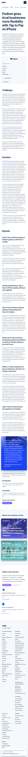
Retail (16, 679)
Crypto (3, 649)
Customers (5, 7)
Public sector (18, 677)
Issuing (3, 660)
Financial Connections (7, 654)
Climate (4, 645)
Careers (17, 717)
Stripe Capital (18, 135)
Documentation (18, 698)
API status (17, 702)
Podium (11, 34)
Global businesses (19, 647)
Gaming (17, 662)
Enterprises (18, 633)
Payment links (5, 666)
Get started (6, 585)
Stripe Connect (14, 118)
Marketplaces (18, 650)
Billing (3, 639)
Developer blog (18, 710)
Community (5, 721)
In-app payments (19, 649)
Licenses (4, 732)
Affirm (15, 132)
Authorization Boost (7, 637)
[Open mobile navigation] (25, 2)
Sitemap (4, 734)
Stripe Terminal (11, 122)
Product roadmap (19, 715)
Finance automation (19, 645)
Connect (4, 647)
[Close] (25, 750)
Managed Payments (7, 664)
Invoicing (4, 658)
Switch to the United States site (10, 753)
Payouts (4, 670)
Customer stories (6, 717)
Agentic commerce (19, 637)
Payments (4, 668)
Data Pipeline (5, 650)
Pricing (3, 633)
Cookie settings (6, 736)
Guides (4, 715)
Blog (3, 719)
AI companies (18, 658)
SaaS (16, 656)
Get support (5, 743)
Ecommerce (18, 641)
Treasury (4, 681)
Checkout (4, 643)
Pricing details (6, 599)
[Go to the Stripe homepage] (3, 626)
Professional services (20, 675)
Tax (3, 677)
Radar (3, 672)
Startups (17, 635)
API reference (5, 613)
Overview (16, 7)
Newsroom (17, 719)
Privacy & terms (6, 727)
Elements (4, 652)
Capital (3, 641)
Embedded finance (19, 643)
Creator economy (19, 660)
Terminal (4, 679)
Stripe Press (18, 721)
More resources (6, 738)
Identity (4, 656)
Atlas (3, 635)
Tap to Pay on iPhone (7, 163)
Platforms (17, 654)
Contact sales (6, 503)
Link (3, 662)
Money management (20, 652)
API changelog (18, 704)
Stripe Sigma (5, 675)
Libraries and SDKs (19, 706)
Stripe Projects (18, 708)
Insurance (17, 667)
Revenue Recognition (7, 673)
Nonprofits (17, 673)
